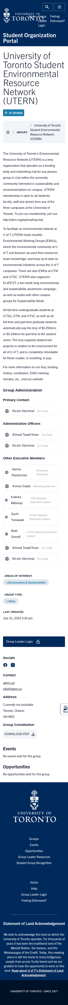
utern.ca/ (9, 683)
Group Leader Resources (34, 857)
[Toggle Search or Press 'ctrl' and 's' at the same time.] (47, 7)
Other (10, 601)
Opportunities (34, 851)
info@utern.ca (12, 689)
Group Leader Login (42, 20)
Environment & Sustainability (26, 582)
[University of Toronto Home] (17, 15)
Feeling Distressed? (34, 900)
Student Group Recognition (34, 863)
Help (32, 16)
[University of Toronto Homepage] (34, 806)
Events (34, 845)
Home (34, 882)
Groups (22, 132)
